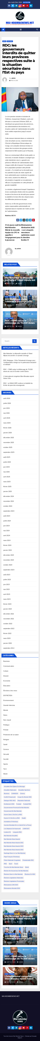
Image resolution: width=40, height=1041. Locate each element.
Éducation (6, 686)
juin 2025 (6, 467)
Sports (5, 764)
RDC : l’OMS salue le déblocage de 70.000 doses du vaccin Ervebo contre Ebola (20, 324)
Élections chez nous (10, 690)
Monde (5, 710)
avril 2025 (6, 477)
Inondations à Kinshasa (11, 821)
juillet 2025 (7, 462)
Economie (6, 681)
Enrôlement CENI (9, 804)
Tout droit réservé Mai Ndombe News (14, 1036)
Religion (6, 739)
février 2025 (7, 486)
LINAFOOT (26, 828)
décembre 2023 (8, 555)
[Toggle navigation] (21, 29)
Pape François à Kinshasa (12, 856)
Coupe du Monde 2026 (24, 797)
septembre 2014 (8, 648)
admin (13, 78)
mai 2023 (6, 589)
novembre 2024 (8, 501)
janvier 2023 (7, 609)
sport (10, 863)
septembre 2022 (8, 628)
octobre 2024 (7, 506)
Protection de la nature (11, 734)
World (5, 774)
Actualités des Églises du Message (14, 786)
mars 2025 (7, 481)
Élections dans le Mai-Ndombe (13, 874)
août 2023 (6, 574)
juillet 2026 (7, 403)
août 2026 (6, 398)
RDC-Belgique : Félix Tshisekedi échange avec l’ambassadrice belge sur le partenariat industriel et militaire (19, 362)
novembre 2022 (8, 619)
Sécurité (6, 754)
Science (6, 749)
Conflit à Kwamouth (10, 797)
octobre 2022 (7, 623)
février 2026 (7, 428)
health (24, 818)
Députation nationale (24, 800)
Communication (8, 666)
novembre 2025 (8, 442)
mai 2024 (6, 530)
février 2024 (7, 545)
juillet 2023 (7, 579)
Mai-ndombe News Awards (12, 839)
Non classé (7, 720)
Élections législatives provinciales (14, 881)
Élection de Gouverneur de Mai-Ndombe (16, 870)
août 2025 (6, 457)
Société (12, 275)
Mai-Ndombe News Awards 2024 (13, 849)
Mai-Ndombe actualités (11, 835)
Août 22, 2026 (10, 922)
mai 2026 (6, 413)
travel (16, 863)
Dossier (6, 676)
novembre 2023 (8, 560)
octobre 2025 (7, 447)
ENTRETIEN (7, 695)
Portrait (5, 730)
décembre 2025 (8, 437)
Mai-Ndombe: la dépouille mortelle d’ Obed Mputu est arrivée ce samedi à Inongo (20, 280)
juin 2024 (6, 526)
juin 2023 (6, 584)
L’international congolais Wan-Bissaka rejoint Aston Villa (19, 978)
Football (18, 804)
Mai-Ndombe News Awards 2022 (13, 842)
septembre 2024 (8, 511)
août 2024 (6, 516)
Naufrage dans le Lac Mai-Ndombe (14, 853)
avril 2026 (6, 418)
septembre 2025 (8, 452)
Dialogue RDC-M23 (9, 800)
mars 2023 (7, 599)
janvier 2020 (7, 643)
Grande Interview (9, 705)
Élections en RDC (30, 874)
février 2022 (7, 633)
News (4, 41)
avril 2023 (6, 594)
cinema (22, 793)
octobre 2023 (7, 565)
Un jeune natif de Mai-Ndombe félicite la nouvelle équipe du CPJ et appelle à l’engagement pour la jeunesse (13, 232)
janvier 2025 (7, 491)
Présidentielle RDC (28, 860)
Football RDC (27, 804)
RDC (5, 863)
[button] (37, 29)
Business (6, 661)
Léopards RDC (17, 832)
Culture (5, 671)
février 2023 (7, 604)
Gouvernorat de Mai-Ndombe (12, 811)
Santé (11, 318)
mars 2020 (7, 638)
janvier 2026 (7, 432)
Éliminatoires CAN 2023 (11, 885)
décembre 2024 (8, 496)
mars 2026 (7, 423)
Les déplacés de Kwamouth (12, 828)
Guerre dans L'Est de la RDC (13, 814)
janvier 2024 (7, 550)
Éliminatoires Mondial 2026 (12, 888)
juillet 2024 (7, 521)
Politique (9, 41)
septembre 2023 (8, 570)
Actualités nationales (10, 790)
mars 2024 (7, 540)
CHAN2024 (14, 793)
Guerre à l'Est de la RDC (12, 818)
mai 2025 (6, 472)
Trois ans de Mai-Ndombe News (13, 867)
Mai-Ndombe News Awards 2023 (13, 846)
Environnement (8, 700)
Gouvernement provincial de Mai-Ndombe (16, 807)
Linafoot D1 (7, 832)
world (27, 867)
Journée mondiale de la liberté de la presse (17, 825)
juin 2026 (6, 408)
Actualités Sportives (24, 790)
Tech (5, 769)
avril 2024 (6, 535)
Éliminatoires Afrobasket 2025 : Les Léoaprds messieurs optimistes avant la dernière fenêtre (28, 232)
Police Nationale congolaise (12, 860)
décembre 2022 (8, 614)
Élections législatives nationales (13, 877)
